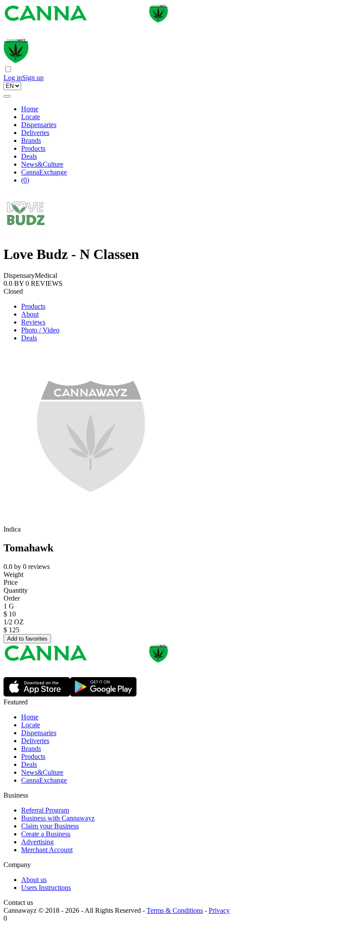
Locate (30, 116)
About (30, 314)
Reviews (33, 322)
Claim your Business (50, 826)
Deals (29, 156)
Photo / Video (40, 330)
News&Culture (42, 164)
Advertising (37, 842)
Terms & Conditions (175, 910)
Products (33, 148)
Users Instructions (46, 887)
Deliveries (35, 132)
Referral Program (45, 810)
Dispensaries (38, 124)
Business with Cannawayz (58, 818)
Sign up (33, 77)
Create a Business (45, 834)
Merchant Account (47, 849)
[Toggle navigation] (7, 96)
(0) (25, 180)
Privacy (219, 910)
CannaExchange (44, 172)
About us (34, 879)
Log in (13, 77)
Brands (31, 140)
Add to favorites (27, 638)
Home (29, 109)
